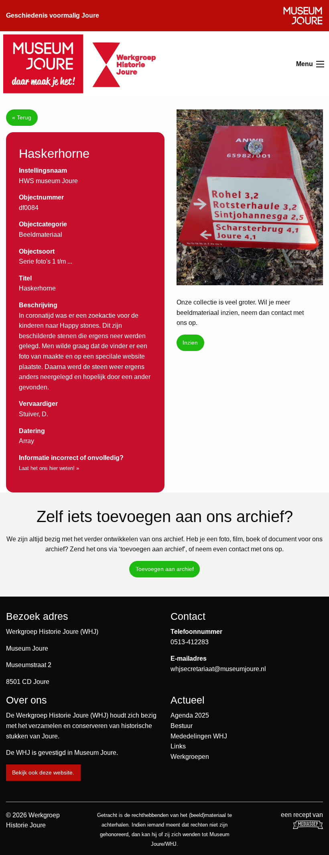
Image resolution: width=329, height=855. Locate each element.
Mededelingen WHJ (199, 736)
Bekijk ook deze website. (43, 772)
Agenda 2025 (190, 715)
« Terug (21, 117)
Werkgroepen (190, 756)
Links (178, 746)
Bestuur (182, 725)
